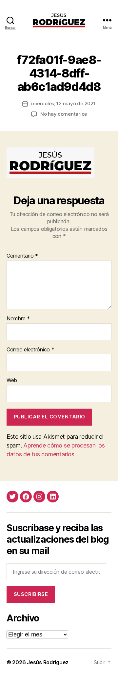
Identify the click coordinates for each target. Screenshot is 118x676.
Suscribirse (31, 594)
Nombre (18, 319)
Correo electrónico (30, 350)
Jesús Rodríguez (48, 662)
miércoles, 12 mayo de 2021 (63, 103)
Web (12, 380)
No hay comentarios (63, 114)
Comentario (22, 256)
